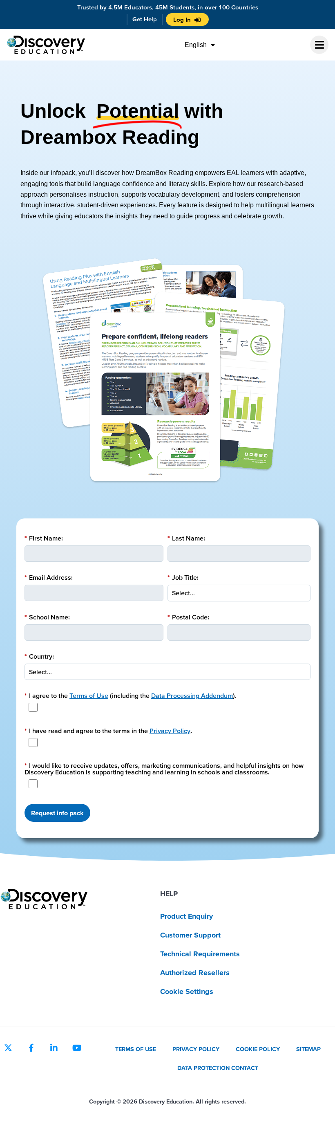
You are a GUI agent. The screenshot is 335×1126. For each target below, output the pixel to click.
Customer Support (190, 935)
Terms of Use (88, 695)
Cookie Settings (186, 991)
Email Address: (49, 577)
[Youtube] (77, 1048)
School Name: (47, 617)
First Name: (44, 538)
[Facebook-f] (31, 1048)
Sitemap (308, 1049)
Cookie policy (258, 1049)
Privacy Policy (170, 730)
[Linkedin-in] (54, 1048)
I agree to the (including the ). (131, 695)
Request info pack (57, 812)
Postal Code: (188, 617)
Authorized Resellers (195, 972)
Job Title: (183, 577)
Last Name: (186, 538)
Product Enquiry (186, 916)
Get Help (144, 19)
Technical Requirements (200, 953)
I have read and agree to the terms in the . (108, 730)
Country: (39, 656)
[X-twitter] (8, 1048)
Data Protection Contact (217, 1068)
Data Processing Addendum (192, 695)
